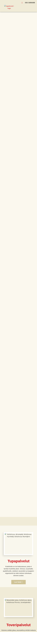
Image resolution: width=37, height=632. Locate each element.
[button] (34, 7)
